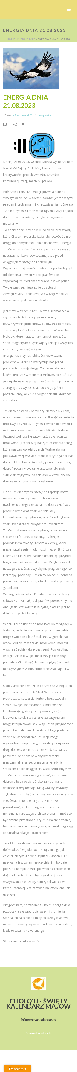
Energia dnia (26, 39)
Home (11, 39)
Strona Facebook (38, 1033)
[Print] (25, 124)
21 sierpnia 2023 (23, 115)
